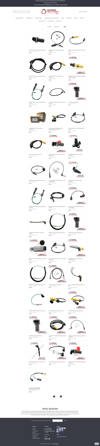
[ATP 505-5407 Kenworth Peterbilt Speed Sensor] (38, 42)
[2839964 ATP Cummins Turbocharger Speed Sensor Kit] (57, 43)
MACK (62, 18)
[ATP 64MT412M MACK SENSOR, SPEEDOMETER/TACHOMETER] (38, 380)
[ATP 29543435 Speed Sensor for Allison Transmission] (77, 173)
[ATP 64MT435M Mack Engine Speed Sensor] (77, 302)
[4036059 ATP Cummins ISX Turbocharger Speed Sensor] (38, 95)
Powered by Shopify (55, 443)
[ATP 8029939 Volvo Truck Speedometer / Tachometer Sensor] (77, 251)
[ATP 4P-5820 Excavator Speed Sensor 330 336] (57, 353)
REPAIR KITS (42, 21)
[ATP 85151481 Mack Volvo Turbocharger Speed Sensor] (77, 121)
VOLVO (76, 18)
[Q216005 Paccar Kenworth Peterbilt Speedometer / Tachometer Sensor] (77, 69)
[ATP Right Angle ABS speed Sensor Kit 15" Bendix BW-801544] (77, 328)
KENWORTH (29, 18)
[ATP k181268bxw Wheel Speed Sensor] (57, 276)
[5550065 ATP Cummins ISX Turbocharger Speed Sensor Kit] (57, 199)
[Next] (61, 396)
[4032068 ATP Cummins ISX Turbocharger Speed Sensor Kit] (38, 199)
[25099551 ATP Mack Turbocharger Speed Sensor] (38, 302)
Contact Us (34, 429)
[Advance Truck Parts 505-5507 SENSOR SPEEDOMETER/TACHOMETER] (57, 121)
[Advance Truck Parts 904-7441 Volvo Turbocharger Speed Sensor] (57, 251)
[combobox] (21, 12)
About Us (34, 428)
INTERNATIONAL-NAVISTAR (51, 18)
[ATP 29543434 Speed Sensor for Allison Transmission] (38, 121)
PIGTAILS (58, 21)
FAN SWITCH (50, 21)
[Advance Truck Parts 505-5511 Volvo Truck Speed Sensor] (77, 43)
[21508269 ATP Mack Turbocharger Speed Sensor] (38, 172)
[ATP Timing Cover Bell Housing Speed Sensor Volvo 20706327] (77, 199)
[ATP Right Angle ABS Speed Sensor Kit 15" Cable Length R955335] (57, 173)
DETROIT (82, 18)
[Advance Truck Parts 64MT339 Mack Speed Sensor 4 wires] (57, 328)
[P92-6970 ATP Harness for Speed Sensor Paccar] (38, 68)
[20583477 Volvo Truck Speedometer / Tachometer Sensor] (38, 251)
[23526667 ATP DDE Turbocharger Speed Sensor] (38, 276)
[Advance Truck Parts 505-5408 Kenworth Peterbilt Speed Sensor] (77, 354)
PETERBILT (69, 18)
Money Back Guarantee (36, 438)
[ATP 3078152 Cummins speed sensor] (38, 146)
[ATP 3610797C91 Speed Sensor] (77, 94)
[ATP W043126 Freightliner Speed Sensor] (77, 224)
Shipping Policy (35, 436)
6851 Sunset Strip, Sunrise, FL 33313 (50, 2)
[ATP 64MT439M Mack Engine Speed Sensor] (57, 302)
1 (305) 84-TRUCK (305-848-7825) (40, 4)
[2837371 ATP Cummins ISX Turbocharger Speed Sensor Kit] (57, 95)
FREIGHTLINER (38, 18)
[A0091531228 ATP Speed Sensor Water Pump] (38, 353)
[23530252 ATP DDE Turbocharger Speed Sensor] (57, 224)
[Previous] (54, 396)
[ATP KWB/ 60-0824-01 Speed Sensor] (38, 327)
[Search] (28, 12)
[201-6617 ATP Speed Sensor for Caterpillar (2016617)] (38, 225)
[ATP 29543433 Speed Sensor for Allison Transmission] (77, 147)
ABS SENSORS (20, 18)
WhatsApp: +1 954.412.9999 (54, 4)
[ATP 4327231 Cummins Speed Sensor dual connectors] (57, 69)
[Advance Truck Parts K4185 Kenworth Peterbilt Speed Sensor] (57, 147)
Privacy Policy (35, 435)
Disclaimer (34, 432)
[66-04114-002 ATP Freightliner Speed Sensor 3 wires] (77, 277)
